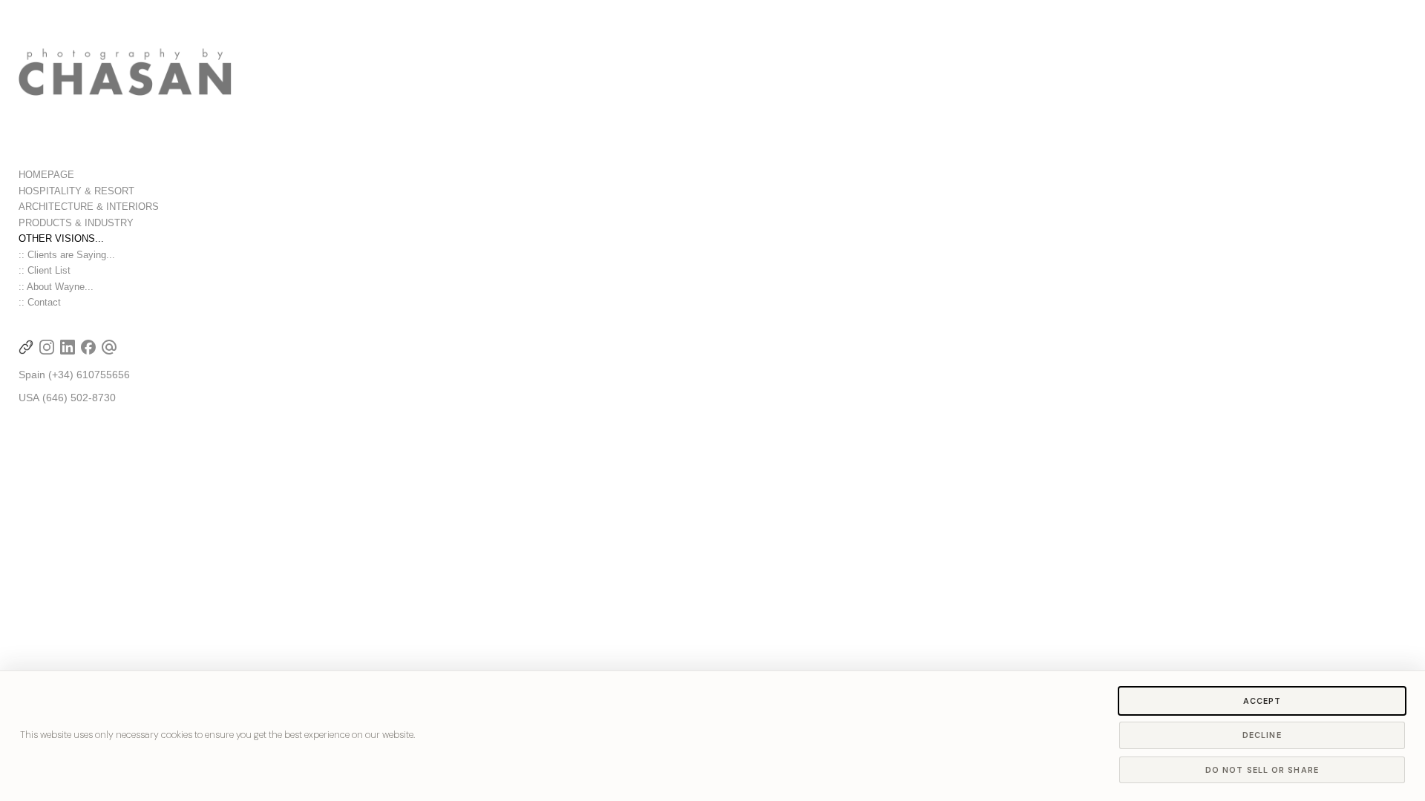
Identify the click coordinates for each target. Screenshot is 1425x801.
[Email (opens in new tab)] (109, 347)
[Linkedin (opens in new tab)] (67, 347)
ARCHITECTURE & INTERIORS (89, 206)
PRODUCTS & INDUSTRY (76, 222)
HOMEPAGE (46, 174)
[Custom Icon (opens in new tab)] (26, 347)
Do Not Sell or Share (1262, 770)
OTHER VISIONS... (61, 238)
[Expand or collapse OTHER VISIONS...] (114, 239)
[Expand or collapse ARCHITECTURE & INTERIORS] (169, 207)
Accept (1262, 701)
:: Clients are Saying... (67, 254)
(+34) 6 (65, 374)
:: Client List (45, 270)
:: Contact (40, 302)
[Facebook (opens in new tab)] (88, 347)
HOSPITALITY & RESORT (76, 191)
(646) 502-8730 (79, 397)
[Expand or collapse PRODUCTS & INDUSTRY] (144, 223)
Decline (1262, 735)
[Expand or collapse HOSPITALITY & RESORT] (144, 191)
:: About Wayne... (56, 286)
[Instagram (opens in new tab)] (46, 347)
